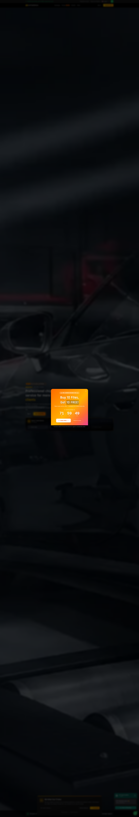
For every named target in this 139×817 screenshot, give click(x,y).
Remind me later (77, 420)
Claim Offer (63, 420)
